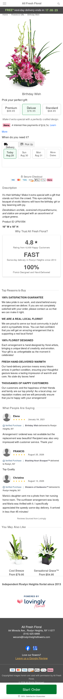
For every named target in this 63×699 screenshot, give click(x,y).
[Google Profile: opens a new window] (35, 648)
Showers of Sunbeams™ (37, 486)
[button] (56, 691)
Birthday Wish (31, 425)
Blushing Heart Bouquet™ (37, 460)
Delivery (10, 146)
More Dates (53, 154)
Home (5, 14)
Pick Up (29, 144)
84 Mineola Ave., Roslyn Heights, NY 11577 (31, 630)
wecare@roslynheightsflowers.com (31, 637)
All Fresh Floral (31, 3)
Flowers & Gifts (17, 14)
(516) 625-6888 (31, 633)
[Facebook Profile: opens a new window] (28, 648)
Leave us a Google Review (31, 658)
